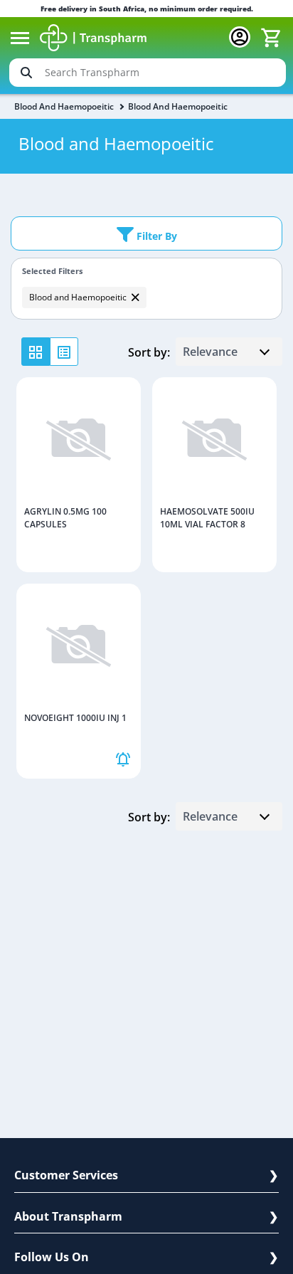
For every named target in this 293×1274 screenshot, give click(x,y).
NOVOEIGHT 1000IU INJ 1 (75, 718)
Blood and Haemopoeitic (64, 106)
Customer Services (66, 1175)
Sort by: (149, 352)
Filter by (155, 236)
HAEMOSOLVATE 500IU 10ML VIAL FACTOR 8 (207, 517)
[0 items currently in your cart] (271, 38)
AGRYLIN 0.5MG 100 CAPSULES (65, 517)
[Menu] (20, 38)
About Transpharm (68, 1216)
